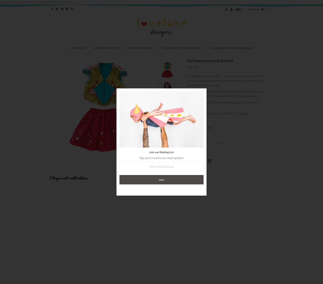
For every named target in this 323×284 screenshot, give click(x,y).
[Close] (203, 91)
